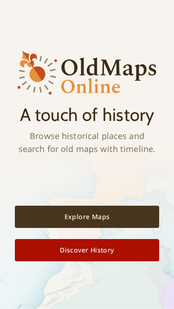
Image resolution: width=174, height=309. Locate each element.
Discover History (87, 250)
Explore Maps (87, 216)
